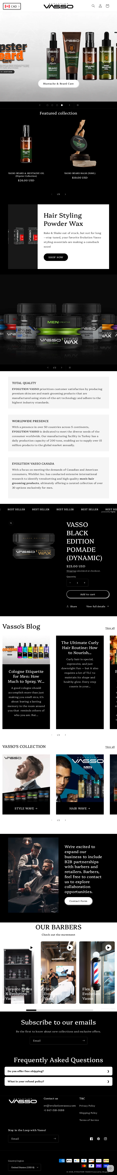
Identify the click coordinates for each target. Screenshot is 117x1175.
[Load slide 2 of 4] (52, 105)
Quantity (71, 576)
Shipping (71, 570)
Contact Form (78, 900)
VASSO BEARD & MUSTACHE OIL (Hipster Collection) (26, 174)
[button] (93, 5)
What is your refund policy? (26, 1081)
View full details (95, 606)
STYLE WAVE (24, 808)
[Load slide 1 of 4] (47, 105)
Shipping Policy (88, 1112)
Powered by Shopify (100, 1172)
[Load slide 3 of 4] (57, 105)
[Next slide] (69, 105)
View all (110, 628)
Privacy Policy (87, 1105)
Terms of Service (89, 1119)
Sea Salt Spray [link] (58, 83)
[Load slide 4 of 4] (61, 105)
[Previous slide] (39, 105)
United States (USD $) (23, 1167)
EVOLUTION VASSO (82, 1172)
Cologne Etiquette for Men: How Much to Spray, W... (26, 676)
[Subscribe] (83, 1040)
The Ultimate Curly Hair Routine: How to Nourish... (80, 647)
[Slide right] (65, 194)
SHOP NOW (55, 257)
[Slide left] (51, 194)
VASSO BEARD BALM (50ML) (80, 173)
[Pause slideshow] (77, 105)
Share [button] (73, 606)
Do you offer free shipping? (26, 1071)
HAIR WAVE (78, 808)
